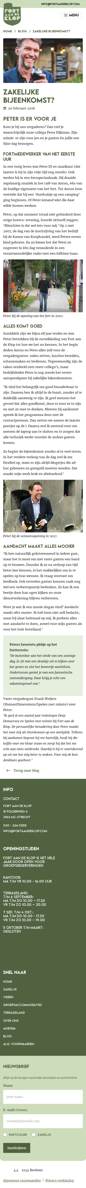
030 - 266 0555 (14, 825)
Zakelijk (10, 989)
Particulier (17, 1134)
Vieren (8, 997)
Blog (22, 31)
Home (7, 31)
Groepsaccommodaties (22, 1005)
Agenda (9, 1028)
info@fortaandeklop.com (60, 4)
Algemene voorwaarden (22, 1180)
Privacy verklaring (59, 1180)
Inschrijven (16, 1148)
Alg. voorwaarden (18, 1044)
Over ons (11, 1020)
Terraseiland (14, 1012)
